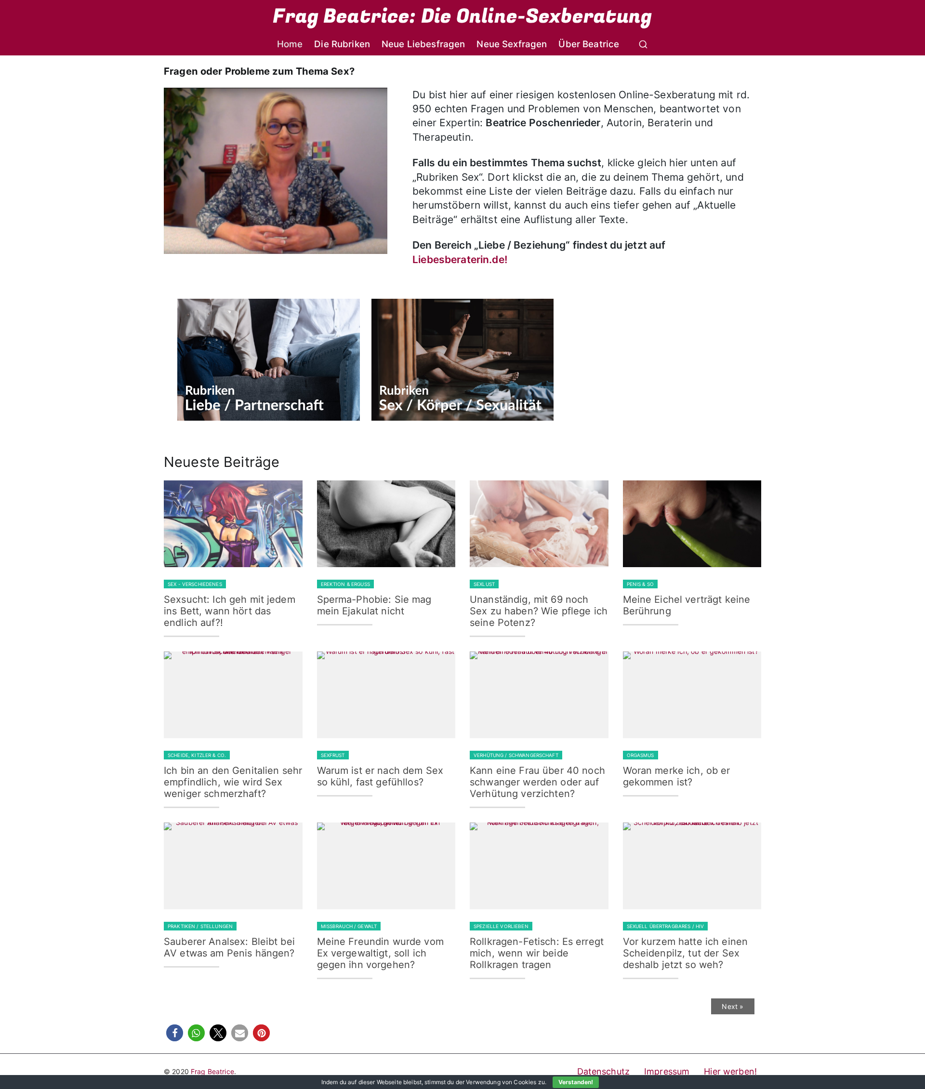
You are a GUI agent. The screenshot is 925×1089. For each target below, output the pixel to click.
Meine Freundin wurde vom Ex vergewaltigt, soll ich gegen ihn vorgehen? (380, 953)
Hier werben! (730, 1071)
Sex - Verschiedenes (195, 584)
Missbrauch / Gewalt (349, 926)
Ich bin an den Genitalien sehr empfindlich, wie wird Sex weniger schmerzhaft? (233, 782)
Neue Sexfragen (511, 44)
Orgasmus (640, 755)
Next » (732, 1006)
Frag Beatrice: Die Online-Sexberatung (462, 16)
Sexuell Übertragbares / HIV (665, 926)
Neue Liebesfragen (423, 44)
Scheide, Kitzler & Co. (197, 755)
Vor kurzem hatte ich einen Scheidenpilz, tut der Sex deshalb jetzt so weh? (685, 953)
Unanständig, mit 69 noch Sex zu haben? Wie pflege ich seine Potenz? (539, 611)
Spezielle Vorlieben (501, 926)
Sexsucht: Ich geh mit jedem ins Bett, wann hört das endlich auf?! (229, 611)
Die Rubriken (342, 44)
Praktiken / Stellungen (200, 926)
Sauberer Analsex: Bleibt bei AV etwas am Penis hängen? (229, 947)
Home (290, 44)
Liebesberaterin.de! (459, 259)
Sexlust (484, 584)
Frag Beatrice (212, 1071)
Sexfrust (333, 755)
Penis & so (640, 584)
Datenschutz (603, 1071)
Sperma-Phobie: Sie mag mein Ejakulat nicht (374, 605)
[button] (174, 1032)
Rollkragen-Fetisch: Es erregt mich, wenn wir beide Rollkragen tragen (537, 953)
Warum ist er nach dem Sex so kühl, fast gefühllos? (380, 776)
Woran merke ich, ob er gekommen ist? (676, 776)
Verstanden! (575, 1082)
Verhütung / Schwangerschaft (516, 755)
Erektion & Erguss (345, 584)
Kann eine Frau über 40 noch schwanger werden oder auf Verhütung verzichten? (537, 782)
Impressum (666, 1071)
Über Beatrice (588, 44)
